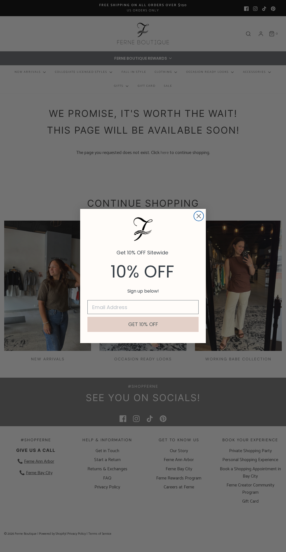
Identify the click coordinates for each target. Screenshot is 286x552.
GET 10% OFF (143, 324)
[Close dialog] (199, 216)
